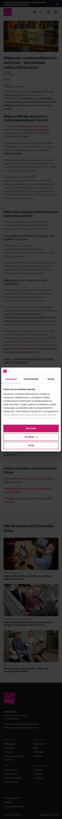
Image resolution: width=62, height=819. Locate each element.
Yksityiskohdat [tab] (31, 379)
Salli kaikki (31, 428)
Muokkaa (29, 437)
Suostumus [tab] (11, 379)
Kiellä (31, 445)
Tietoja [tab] (50, 379)
